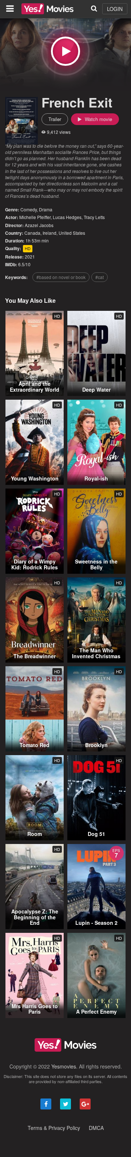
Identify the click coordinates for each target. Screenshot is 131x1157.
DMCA (96, 1127)
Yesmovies (63, 1066)
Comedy (28, 209)
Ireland (49, 233)
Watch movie (97, 119)
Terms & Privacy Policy (54, 1127)
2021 (30, 256)
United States (72, 233)
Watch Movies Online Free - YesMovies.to (47, 8)
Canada (32, 233)
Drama (45, 209)
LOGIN (115, 8)
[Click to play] (65, 51)
